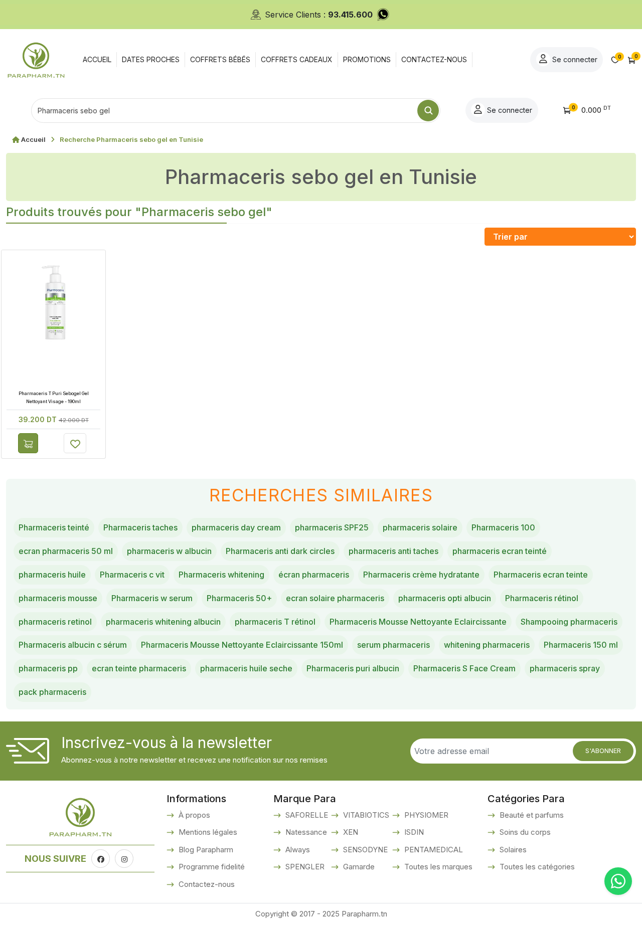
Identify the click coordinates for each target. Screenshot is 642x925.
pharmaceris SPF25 (332, 527)
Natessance (305, 832)
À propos (193, 815)
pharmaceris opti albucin (444, 598)
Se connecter (573, 59)
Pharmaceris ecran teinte (541, 575)
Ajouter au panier (28, 443)
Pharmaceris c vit (132, 575)
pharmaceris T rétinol (275, 622)
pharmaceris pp (48, 668)
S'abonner (603, 751)
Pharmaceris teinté (54, 527)
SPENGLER (304, 866)
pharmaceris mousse (58, 598)
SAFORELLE (305, 815)
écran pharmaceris (313, 575)
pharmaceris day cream (236, 527)
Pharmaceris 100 (503, 527)
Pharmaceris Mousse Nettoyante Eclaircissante (418, 622)
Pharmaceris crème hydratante (421, 575)
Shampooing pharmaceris (569, 622)
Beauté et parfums (531, 815)
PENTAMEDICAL (432, 849)
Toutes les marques (437, 866)
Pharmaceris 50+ (239, 598)
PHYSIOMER (425, 815)
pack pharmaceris (52, 692)
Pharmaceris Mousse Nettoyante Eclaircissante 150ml (242, 645)
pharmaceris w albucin (169, 551)
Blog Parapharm (205, 849)
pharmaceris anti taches (393, 551)
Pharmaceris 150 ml (581, 645)
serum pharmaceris (393, 645)
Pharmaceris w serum (152, 598)
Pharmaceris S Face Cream (464, 668)
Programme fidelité (211, 866)
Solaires (512, 849)
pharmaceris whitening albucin (163, 622)
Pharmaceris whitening (221, 575)
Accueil (33, 139)
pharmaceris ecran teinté (499, 551)
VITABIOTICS (365, 815)
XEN (349, 832)
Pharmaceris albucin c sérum (73, 645)
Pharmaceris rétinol (541, 598)
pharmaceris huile (52, 575)
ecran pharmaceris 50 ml (66, 551)
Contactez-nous (206, 884)
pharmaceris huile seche (246, 668)
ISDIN (413, 832)
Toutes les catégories (536, 866)
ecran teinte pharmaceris (139, 668)
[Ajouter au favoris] (75, 443)
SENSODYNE (364, 849)
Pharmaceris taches (140, 527)
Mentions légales (207, 832)
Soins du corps (524, 832)
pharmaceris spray (565, 668)
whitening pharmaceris (487, 645)
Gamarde (358, 866)
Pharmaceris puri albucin (352, 668)
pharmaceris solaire (420, 527)
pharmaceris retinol (55, 622)
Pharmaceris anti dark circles (280, 551)
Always (296, 849)
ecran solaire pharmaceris (335, 598)
